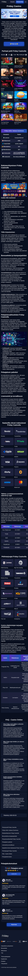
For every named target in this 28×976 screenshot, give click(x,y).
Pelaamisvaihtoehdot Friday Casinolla (11, 839)
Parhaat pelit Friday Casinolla (9, 827)
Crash (15, 54)
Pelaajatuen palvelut (7, 842)
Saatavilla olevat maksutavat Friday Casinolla (13, 848)
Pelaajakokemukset (7, 856)
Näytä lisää (14, 924)
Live (9, 54)
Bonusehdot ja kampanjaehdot (9, 836)
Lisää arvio (14, 873)
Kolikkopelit (22, 54)
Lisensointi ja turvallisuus (8, 845)
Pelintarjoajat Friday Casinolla (9, 851)
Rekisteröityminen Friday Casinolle (10, 833)
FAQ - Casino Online (7, 853)
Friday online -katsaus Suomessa (10, 830)
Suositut (3, 54)
